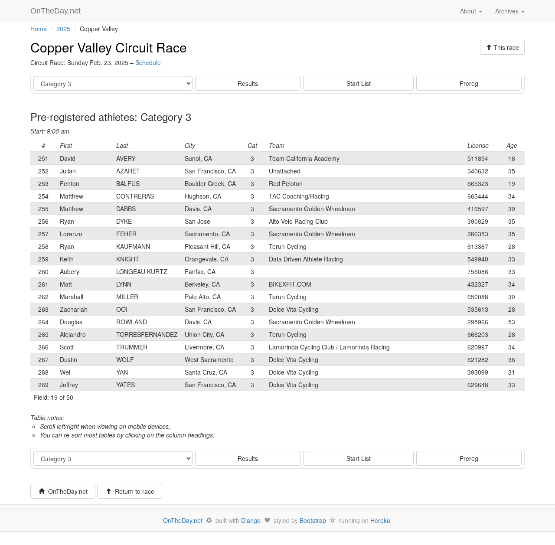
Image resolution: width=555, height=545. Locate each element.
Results (248, 83)
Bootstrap (313, 520)
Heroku (380, 520)
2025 (63, 28)
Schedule (148, 62)
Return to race (132, 491)
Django (251, 520)
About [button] (469, 11)
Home (38, 28)
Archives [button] (507, 11)
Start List (358, 83)
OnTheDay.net (56, 11)
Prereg (469, 83)
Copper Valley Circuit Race (108, 47)
